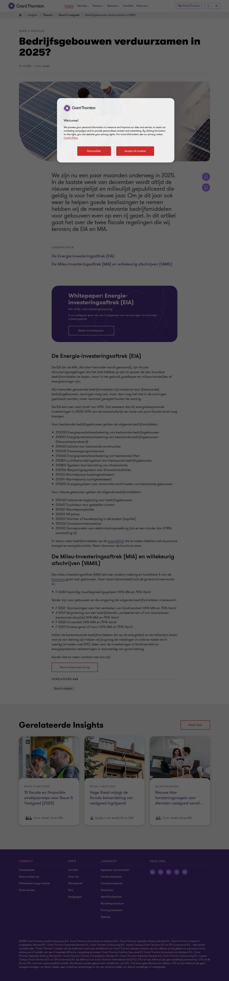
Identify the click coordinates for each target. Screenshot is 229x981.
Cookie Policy (71, 137)
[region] (115, 130)
